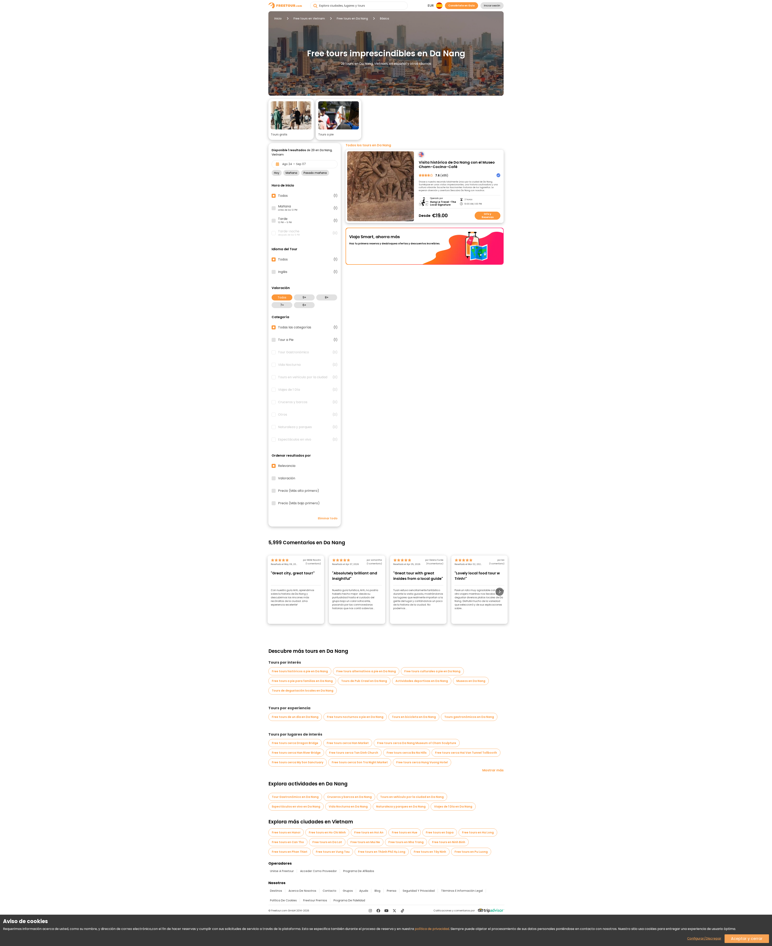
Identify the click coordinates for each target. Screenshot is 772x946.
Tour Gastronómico (308, 352)
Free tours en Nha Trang (406, 842)
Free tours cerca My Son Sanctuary (297, 762)
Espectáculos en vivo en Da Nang (296, 807)
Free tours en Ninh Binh (448, 842)
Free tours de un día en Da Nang (295, 717)
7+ (282, 305)
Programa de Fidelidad (349, 900)
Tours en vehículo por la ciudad (308, 377)
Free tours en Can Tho (288, 842)
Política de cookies (283, 900)
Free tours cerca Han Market (348, 743)
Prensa (391, 891)
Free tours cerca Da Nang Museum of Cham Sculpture (416, 743)
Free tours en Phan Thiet (289, 852)
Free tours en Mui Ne (365, 842)
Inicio (278, 18)
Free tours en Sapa (440, 832)
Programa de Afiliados (358, 871)
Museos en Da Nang (470, 681)
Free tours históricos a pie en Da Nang (300, 671)
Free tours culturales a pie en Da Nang (432, 671)
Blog (377, 891)
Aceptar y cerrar (747, 938)
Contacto (329, 891)
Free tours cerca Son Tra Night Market (360, 762)
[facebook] (378, 910)
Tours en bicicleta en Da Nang (414, 717)
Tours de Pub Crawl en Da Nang (364, 681)
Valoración (286, 478)
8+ (327, 297)
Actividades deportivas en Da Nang (421, 681)
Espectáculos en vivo (308, 440)
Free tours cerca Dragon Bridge (295, 743)
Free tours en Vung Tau (333, 852)
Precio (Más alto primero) (298, 491)
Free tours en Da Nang (352, 18)
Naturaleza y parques (308, 427)
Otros (308, 415)
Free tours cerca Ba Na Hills (407, 753)
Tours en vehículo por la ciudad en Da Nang (412, 797)
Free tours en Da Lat (327, 842)
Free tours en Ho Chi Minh (327, 832)
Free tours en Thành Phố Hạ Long (381, 852)
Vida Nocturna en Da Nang (348, 807)
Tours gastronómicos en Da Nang (469, 717)
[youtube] (386, 910)
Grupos (348, 891)
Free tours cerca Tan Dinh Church (353, 753)
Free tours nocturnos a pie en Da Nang (355, 717)
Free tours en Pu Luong (471, 852)
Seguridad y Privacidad (419, 891)
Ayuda (363, 891)
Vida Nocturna (308, 365)
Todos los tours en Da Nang (368, 145)
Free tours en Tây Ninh (430, 852)
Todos (282, 297)
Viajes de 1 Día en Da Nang (453, 807)
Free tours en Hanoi (286, 832)
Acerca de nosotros (302, 891)
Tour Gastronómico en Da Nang (295, 797)
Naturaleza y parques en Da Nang (401, 807)
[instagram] (370, 910)
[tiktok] (402, 910)
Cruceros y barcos (308, 402)
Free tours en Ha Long (478, 832)
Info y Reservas (488, 215)
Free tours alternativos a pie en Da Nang (366, 671)
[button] (291, 119)
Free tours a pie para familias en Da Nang (302, 681)
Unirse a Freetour (282, 871)
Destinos (276, 891)
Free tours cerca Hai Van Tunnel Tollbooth (466, 753)
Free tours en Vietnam (309, 18)
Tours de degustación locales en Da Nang (302, 691)
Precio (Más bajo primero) (299, 503)
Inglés (308, 272)
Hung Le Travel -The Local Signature (443, 203)
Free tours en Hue (404, 832)
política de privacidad (432, 929)
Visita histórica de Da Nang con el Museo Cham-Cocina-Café (457, 164)
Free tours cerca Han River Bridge (296, 753)
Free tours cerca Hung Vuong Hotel (422, 762)
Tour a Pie (308, 340)
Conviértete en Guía (461, 5)
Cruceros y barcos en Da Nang (349, 797)
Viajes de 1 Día (308, 390)
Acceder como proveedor (318, 871)
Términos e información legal (462, 891)
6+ (304, 305)
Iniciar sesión (492, 5)
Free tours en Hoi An (368, 832)
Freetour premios (315, 900)
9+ (304, 297)
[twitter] (394, 910)
